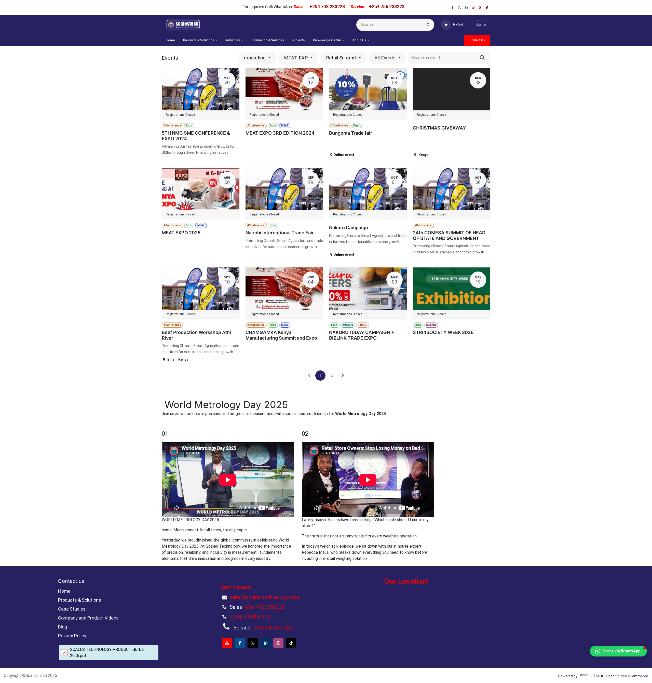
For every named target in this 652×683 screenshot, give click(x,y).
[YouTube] (480, 7)
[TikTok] (487, 7)
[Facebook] (453, 7)
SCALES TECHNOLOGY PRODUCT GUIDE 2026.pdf (107, 652)
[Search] (428, 25)
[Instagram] (473, 7)
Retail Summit (341, 58)
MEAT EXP (296, 58)
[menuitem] (170, 40)
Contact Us (477, 40)
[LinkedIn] (466, 7)
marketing (255, 58)
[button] (618, 651)
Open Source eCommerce (627, 676)
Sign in (481, 25)
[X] (459, 7)
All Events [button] (385, 58)
